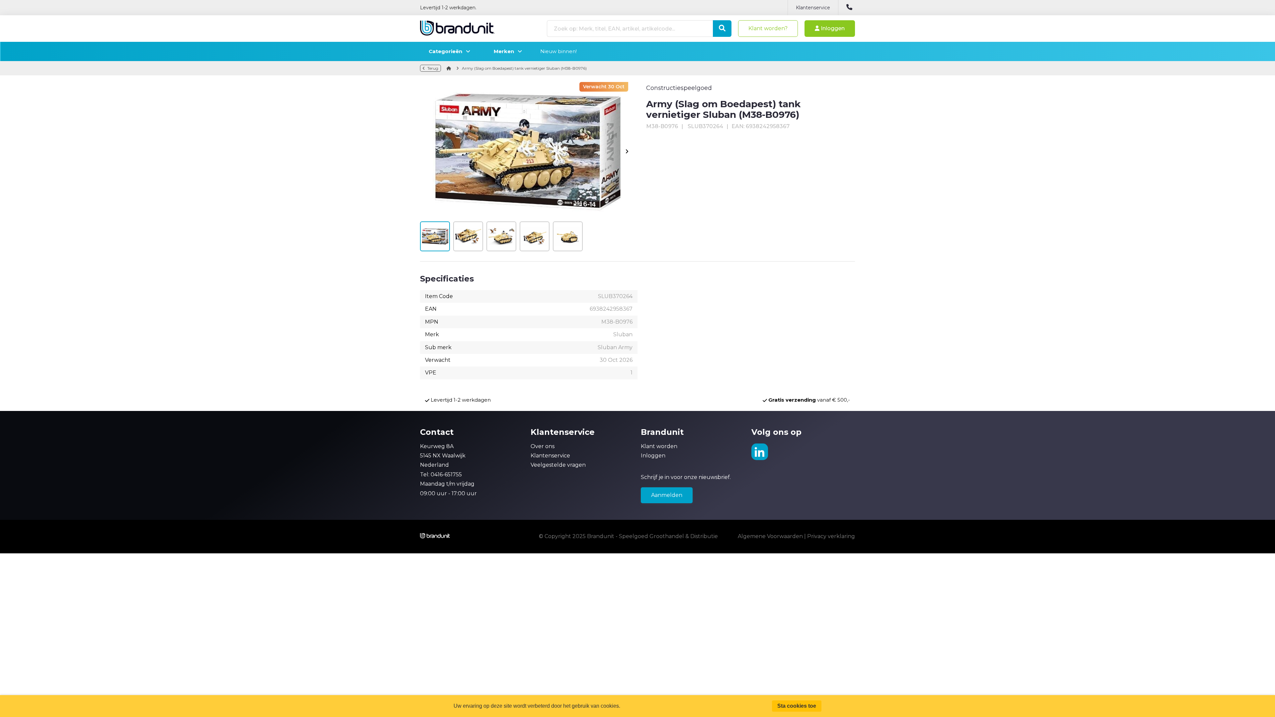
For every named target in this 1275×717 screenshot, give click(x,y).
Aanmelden (666, 495)
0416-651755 (446, 474)
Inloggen (832, 28)
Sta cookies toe (796, 706)
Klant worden (659, 446)
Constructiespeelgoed (679, 88)
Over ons (542, 446)
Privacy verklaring (831, 536)
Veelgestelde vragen (558, 465)
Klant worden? (768, 28)
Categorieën (447, 51)
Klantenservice (813, 8)
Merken (506, 51)
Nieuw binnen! (558, 51)
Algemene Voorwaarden (770, 536)
